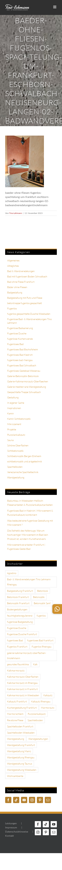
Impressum (11, 827)
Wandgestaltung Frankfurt (21, 745)
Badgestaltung (14, 292)
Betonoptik (39, 597)
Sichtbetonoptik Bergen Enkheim (24, 456)
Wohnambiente (15, 775)
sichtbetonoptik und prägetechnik (24, 461)
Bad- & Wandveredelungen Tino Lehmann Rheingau (29, 582)
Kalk (35, 664)
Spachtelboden (15, 466)
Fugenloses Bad (15, 344)
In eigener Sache (15, 402)
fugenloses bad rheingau (20, 360)
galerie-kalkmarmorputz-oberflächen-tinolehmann (26, 655)
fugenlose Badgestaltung (20, 621)
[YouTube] (24, 800)
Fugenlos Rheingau (41, 646)
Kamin (10, 413)
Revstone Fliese (15, 720)
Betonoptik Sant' (42, 603)
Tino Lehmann (15, 213)
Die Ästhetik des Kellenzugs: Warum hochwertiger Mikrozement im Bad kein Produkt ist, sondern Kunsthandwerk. (27, 534)
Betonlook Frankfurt (18, 597)
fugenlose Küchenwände (20, 338)
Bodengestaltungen (17, 609)
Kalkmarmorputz (15, 670)
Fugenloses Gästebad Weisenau (23, 370)
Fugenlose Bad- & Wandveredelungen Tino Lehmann (29, 321)
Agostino (11, 573)
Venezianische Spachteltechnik (22, 472)
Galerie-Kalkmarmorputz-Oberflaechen (27, 381)
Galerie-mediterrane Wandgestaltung (26, 386)
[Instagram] (32, 800)
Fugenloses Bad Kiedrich (20, 354)
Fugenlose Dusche (16, 333)
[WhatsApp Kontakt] (57, 609)
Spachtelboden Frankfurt (20, 726)
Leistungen (11, 823)
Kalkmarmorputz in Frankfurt (22, 689)
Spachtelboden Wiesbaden (21, 732)
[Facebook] (8, 800)
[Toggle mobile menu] (55, 7)
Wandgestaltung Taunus (19, 763)
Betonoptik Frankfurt (18, 603)
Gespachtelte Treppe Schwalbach (24, 392)
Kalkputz (47, 695)
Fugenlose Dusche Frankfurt (22, 634)
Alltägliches (13, 265)
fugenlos (41, 615)
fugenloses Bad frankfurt (40, 640)
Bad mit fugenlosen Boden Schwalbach (27, 276)
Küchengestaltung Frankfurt (22, 707)
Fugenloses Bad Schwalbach (21, 365)
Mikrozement (14, 424)
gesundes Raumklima (18, 664)
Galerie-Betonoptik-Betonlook (23, 376)
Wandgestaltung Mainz (19, 751)
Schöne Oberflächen (17, 445)
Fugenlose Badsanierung (20, 328)
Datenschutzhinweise (16, 831)
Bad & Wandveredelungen (21, 271)
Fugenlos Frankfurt (17, 646)
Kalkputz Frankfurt (17, 701)
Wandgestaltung (15, 477)
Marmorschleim (15, 713)
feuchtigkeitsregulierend (19, 615)
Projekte (11, 429)
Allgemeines (13, 260)
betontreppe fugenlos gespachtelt (24, 303)
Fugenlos (12, 308)
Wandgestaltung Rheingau (20, 757)
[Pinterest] (40, 800)
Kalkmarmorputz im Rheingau (22, 682)
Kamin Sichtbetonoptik (19, 418)
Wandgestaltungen (38, 738)
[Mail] (48, 800)
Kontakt (9, 835)
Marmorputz (47, 707)
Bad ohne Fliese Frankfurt (20, 281)
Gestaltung (13, 397)
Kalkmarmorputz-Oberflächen (22, 676)
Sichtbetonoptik (15, 450)
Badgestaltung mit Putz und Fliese (24, 297)
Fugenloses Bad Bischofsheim (22, 349)
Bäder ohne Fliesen (17, 287)
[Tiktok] (16, 800)
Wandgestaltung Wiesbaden (21, 769)
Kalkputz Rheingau (40, 701)
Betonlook (42, 590)
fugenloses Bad (15, 640)
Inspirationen (14, 408)
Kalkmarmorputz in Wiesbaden (23, 695)
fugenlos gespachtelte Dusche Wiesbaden (28, 313)
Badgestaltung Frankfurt (20, 590)
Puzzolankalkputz (16, 434)
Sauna (10, 440)
